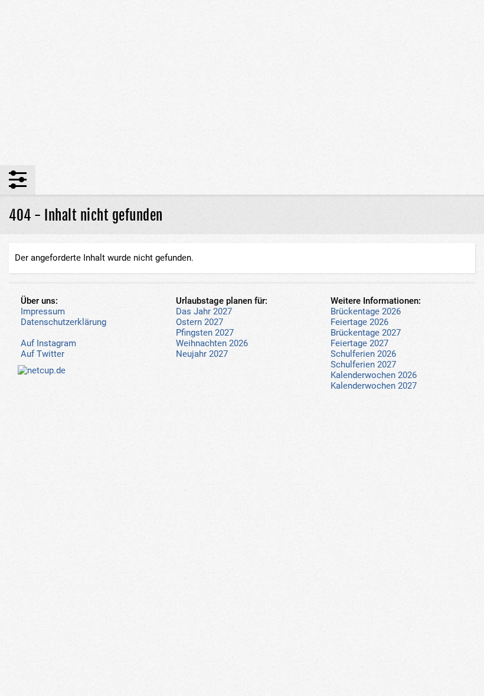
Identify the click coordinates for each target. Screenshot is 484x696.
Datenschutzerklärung (63, 322)
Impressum (43, 311)
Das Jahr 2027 (204, 311)
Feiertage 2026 (359, 322)
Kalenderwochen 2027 (374, 385)
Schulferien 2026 (363, 354)
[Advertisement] (242, 82)
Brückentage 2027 (366, 332)
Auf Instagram (48, 343)
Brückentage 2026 (366, 311)
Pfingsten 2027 (205, 332)
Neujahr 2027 (202, 354)
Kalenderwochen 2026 (374, 375)
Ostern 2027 (199, 322)
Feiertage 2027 (359, 343)
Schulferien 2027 (363, 364)
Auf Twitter (42, 354)
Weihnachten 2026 (212, 343)
